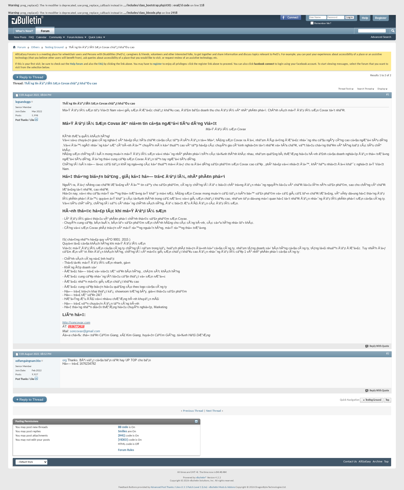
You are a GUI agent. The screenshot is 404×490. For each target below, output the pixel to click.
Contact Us (350, 461)
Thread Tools (344, 89)
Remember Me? (322, 23)
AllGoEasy (365, 461)
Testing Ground (54, 47)
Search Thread (364, 89)
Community (55, 37)
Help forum (76, 64)
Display (381, 89)
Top (387, 400)
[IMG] (121, 435)
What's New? (24, 31)
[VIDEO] (123, 439)
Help (365, 18)
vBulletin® (201, 477)
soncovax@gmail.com (85, 331)
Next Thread (213, 410)
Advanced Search (381, 37)
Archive (377, 461)
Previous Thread (193, 410)
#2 (387, 353)
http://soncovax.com (76, 322)
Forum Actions (75, 37)
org (64, 360)
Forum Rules (126, 450)
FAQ (31, 37)
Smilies (122, 431)
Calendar (41, 37)
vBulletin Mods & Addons (222, 487)
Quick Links (95, 37)
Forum (45, 31)
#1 (387, 94)
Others (35, 47)
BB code (123, 427)
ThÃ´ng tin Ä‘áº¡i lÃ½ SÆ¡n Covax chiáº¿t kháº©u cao (60, 83)
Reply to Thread (29, 77)
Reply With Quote (379, 346)
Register (380, 18)
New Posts (20, 37)
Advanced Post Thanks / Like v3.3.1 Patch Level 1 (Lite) (179, 487)
